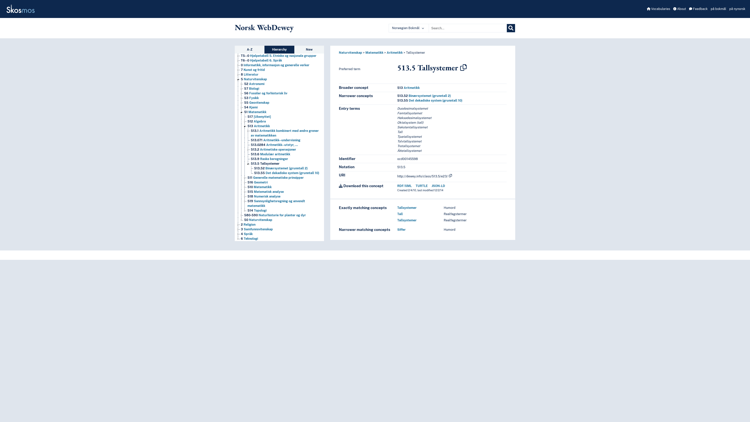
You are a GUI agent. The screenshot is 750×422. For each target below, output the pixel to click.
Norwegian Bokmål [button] (406, 28)
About (681, 9)
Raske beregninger (269, 159)
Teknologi (249, 239)
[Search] (511, 28)
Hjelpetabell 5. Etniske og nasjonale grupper (278, 56)
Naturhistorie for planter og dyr (275, 215)
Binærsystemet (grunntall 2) (281, 168)
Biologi (251, 88)
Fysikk (251, 98)
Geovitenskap (256, 103)
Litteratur (249, 74)
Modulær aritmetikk (270, 154)
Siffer (401, 230)
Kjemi (251, 107)
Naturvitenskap (254, 79)
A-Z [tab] (250, 49)
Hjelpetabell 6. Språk (261, 60)
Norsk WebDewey (264, 27)
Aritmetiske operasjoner (273, 149)
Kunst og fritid (253, 70)
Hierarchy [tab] (279, 49)
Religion (248, 224)
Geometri (257, 182)
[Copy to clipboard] (463, 67)
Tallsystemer (265, 163)
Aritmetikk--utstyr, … (274, 145)
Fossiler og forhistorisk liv (265, 93)
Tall (400, 214)
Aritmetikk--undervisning (275, 140)
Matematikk (255, 112)
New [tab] (309, 49)
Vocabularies (660, 9)
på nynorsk (737, 9)
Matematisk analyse (265, 192)
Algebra (256, 121)
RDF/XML (404, 186)
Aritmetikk (258, 126)
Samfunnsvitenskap (257, 229)
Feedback (700, 9)
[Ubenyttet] (259, 117)
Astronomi (254, 84)
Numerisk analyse (263, 196)
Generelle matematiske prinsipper (275, 178)
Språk (247, 234)
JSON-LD (438, 186)
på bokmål (718, 9)
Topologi (257, 210)
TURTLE (422, 186)
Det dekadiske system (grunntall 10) (286, 173)
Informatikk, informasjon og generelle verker (275, 65)
